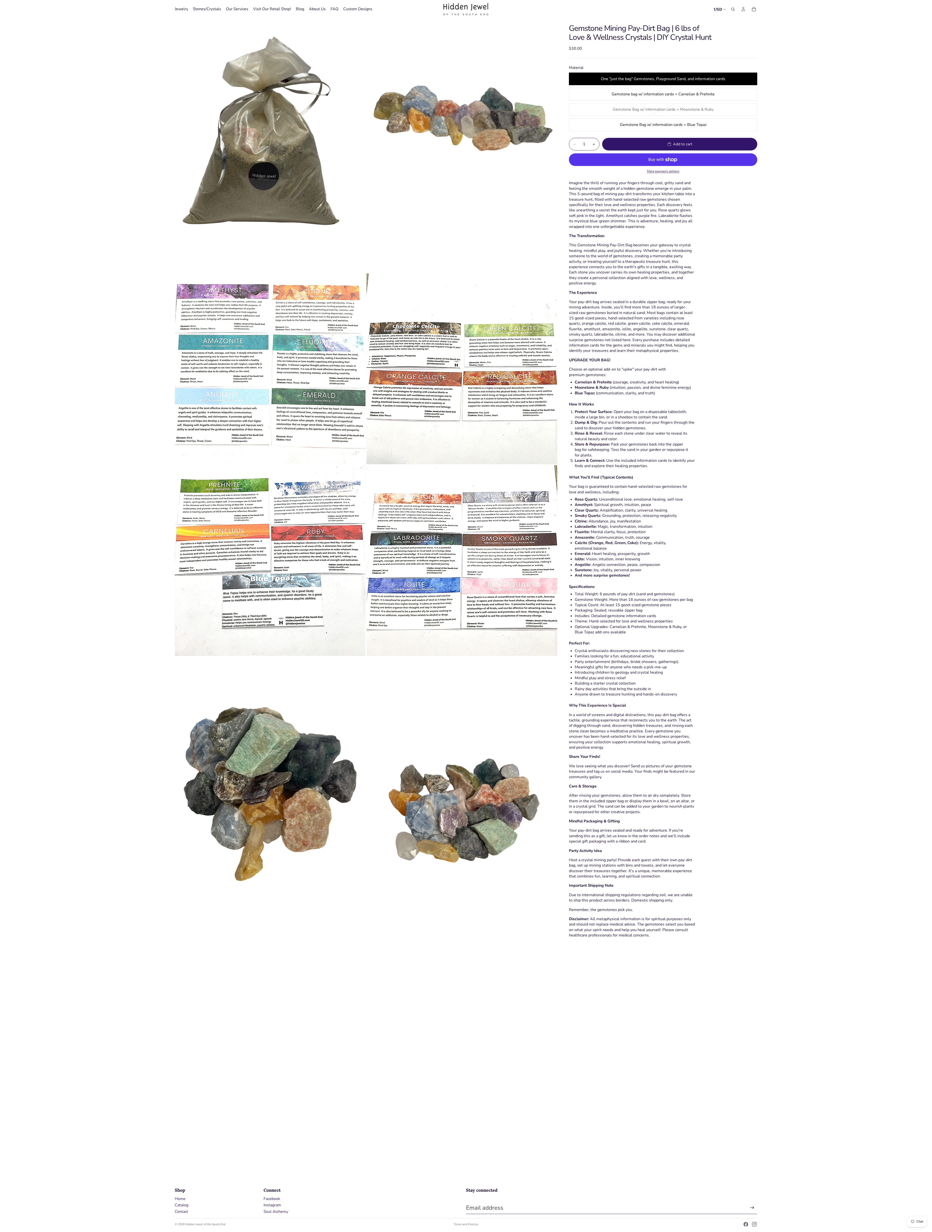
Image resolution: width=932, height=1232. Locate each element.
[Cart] (754, 9)
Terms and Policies (466, 1224)
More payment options (663, 171)
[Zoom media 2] (461, 145)
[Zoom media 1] (270, 145)
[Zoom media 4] (461, 368)
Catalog (181, 1205)
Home (180, 1198)
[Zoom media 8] (461, 784)
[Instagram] (754, 1224)
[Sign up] (752, 1208)
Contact (181, 1211)
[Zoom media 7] (270, 784)
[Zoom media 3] (270, 368)
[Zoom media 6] (461, 560)
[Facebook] (746, 1224)
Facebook (272, 1198)
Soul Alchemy (276, 1211)
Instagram (272, 1205)
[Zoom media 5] (270, 560)
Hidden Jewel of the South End (205, 1224)
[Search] (733, 9)
